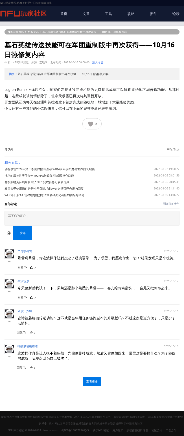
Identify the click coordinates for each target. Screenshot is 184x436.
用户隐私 (117, 430)
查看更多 (92, 381)
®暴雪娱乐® (22, 417)
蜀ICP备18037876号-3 (75, 430)
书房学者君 (25, 251)
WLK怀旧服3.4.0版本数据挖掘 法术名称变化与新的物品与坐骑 (44, 195)
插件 (153, 13)
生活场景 (23, 281)
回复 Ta (22, 267)
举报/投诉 (173, 149)
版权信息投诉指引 (137, 430)
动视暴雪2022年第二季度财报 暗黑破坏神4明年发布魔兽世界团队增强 (49, 169)
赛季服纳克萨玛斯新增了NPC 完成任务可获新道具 (36, 182)
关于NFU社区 (101, 430)
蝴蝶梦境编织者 (28, 346)
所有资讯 (33, 32)
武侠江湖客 (25, 311)
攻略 (131, 13)
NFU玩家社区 (16, 32)
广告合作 (171, 430)
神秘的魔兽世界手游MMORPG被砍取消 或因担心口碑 (39, 176)
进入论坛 (97, 62)
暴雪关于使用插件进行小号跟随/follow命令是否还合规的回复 (44, 189)
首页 (63, 13)
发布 (23, 233)
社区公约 (156, 430)
